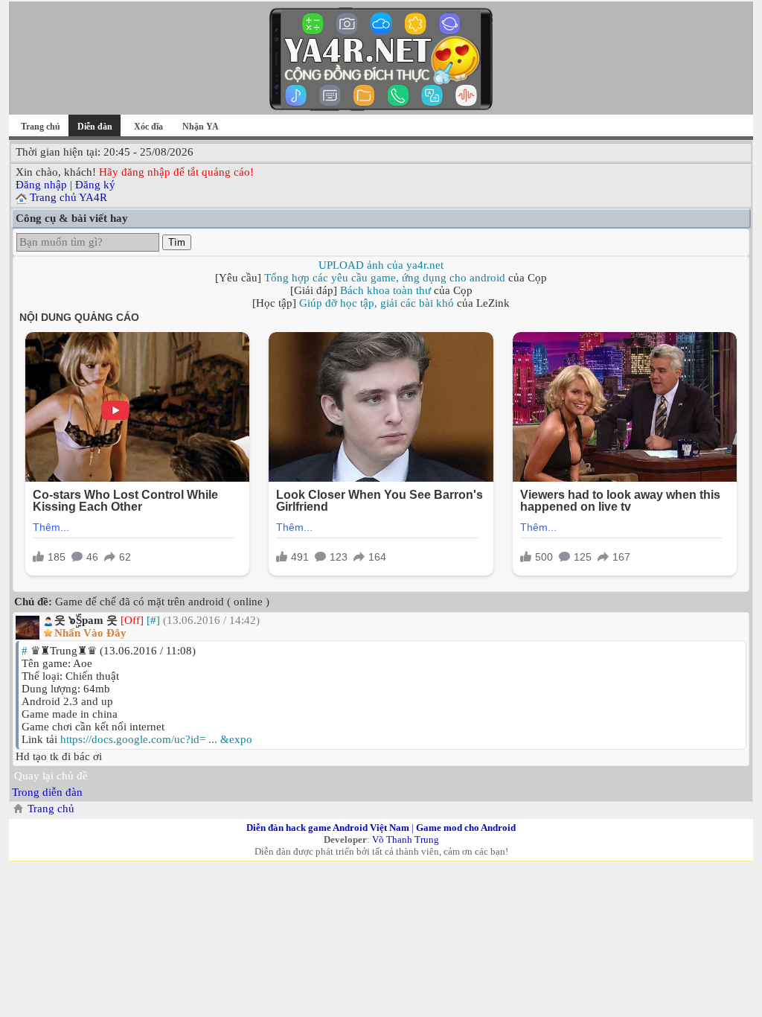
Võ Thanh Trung (405, 839)
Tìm (176, 242)
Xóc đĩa (148, 126)
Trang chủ (40, 126)
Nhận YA (200, 126)
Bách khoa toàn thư (385, 290)
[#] (153, 620)
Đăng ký (95, 185)
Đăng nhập (41, 185)
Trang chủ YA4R (68, 197)
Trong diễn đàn (47, 792)
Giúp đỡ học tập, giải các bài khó (376, 303)
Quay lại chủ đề (51, 776)
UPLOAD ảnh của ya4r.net (381, 265)
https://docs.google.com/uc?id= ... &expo (156, 739)
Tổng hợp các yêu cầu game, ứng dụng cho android (384, 278)
